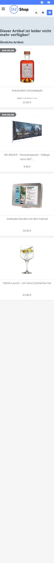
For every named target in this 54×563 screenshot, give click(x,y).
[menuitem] (4, 9)
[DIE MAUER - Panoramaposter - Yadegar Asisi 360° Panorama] (27, 130)
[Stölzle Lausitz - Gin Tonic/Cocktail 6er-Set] (27, 259)
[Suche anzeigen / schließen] (36, 12)
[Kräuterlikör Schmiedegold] (27, 66)
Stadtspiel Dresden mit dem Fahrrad (27, 219)
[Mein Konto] (43, 12)
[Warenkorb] (49, 12)
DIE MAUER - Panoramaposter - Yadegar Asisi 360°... (27, 157)
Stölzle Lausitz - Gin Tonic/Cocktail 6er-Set (27, 283)
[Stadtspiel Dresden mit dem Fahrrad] (27, 194)
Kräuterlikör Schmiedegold (27, 90)
